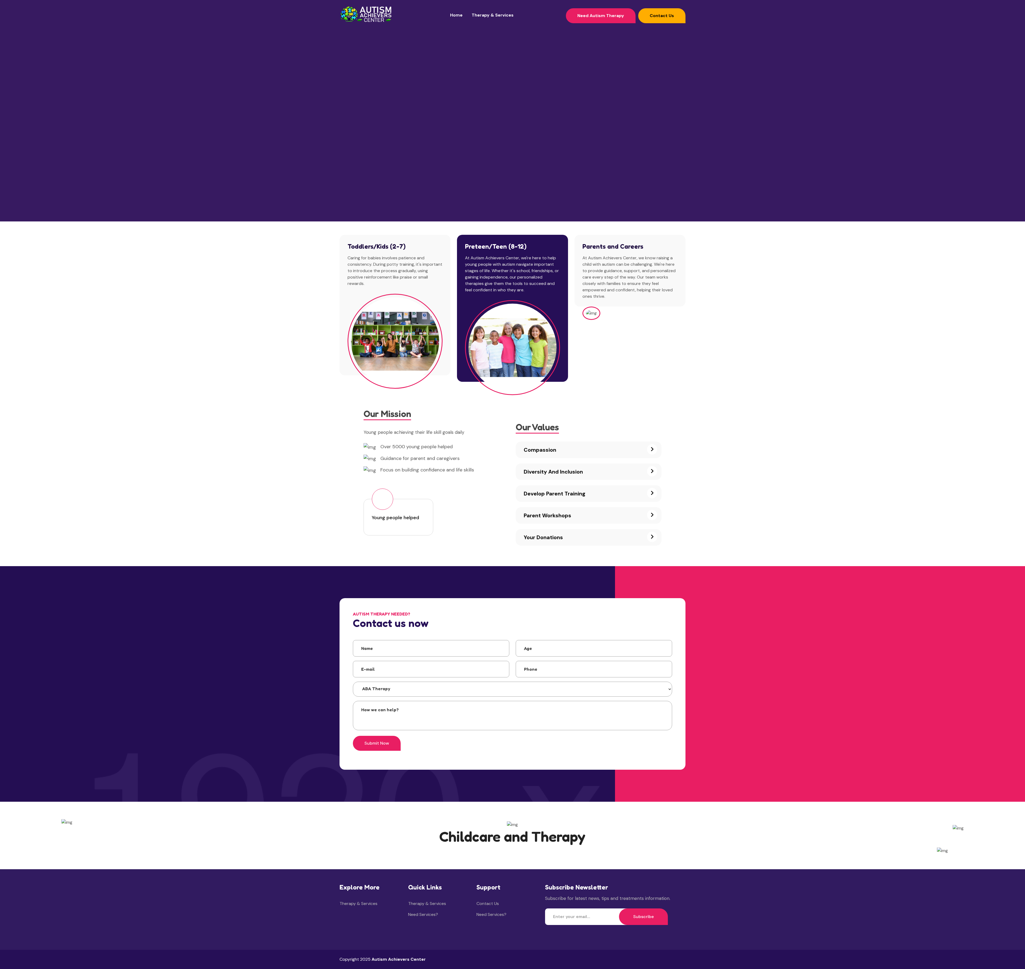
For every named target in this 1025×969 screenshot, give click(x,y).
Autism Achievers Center (399, 959)
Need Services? (423, 914)
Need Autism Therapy (600, 15)
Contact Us (662, 15)
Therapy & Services (493, 15)
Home (456, 15)
